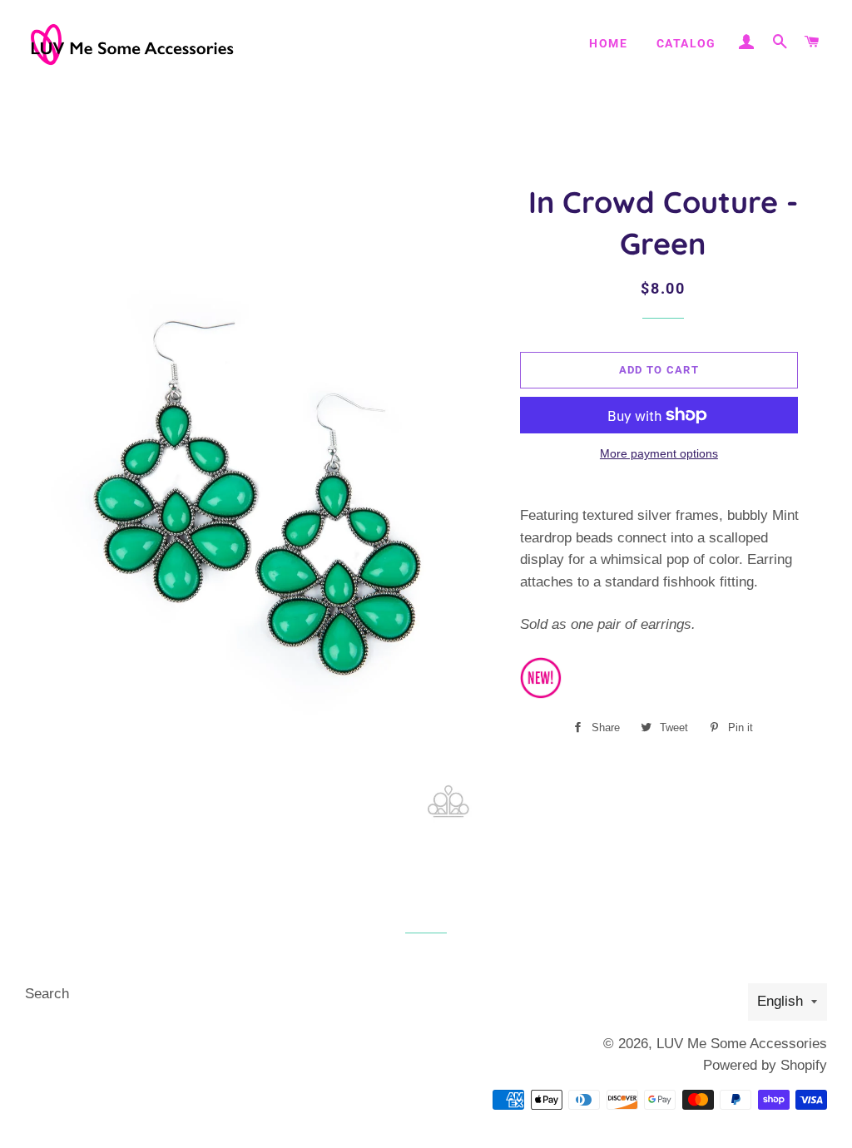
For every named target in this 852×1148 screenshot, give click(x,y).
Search (47, 994)
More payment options (659, 453)
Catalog (686, 43)
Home (608, 43)
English (780, 1001)
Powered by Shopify (765, 1065)
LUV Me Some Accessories (741, 1044)
